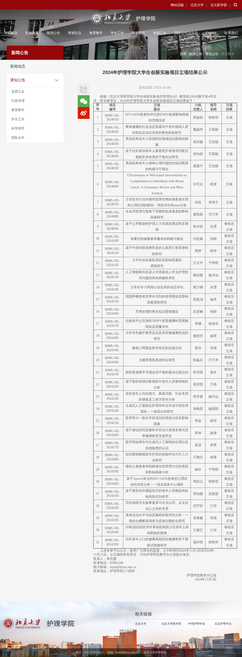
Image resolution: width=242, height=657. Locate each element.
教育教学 (96, 33)
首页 (183, 54)
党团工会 (159, 33)
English (211, 33)
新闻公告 (53, 33)
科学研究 (138, 33)
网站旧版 (177, 5)
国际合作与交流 (186, 33)
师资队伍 (74, 33)
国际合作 (18, 137)
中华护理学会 (196, 623)
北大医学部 (218, 5)
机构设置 (32, 33)
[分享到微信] (84, 101)
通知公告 (17, 80)
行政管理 (18, 101)
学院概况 (10, 33)
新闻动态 (17, 66)
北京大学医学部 (171, 623)
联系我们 (231, 33)
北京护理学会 (223, 623)
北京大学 (197, 5)
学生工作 (117, 33)
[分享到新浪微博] (84, 113)
